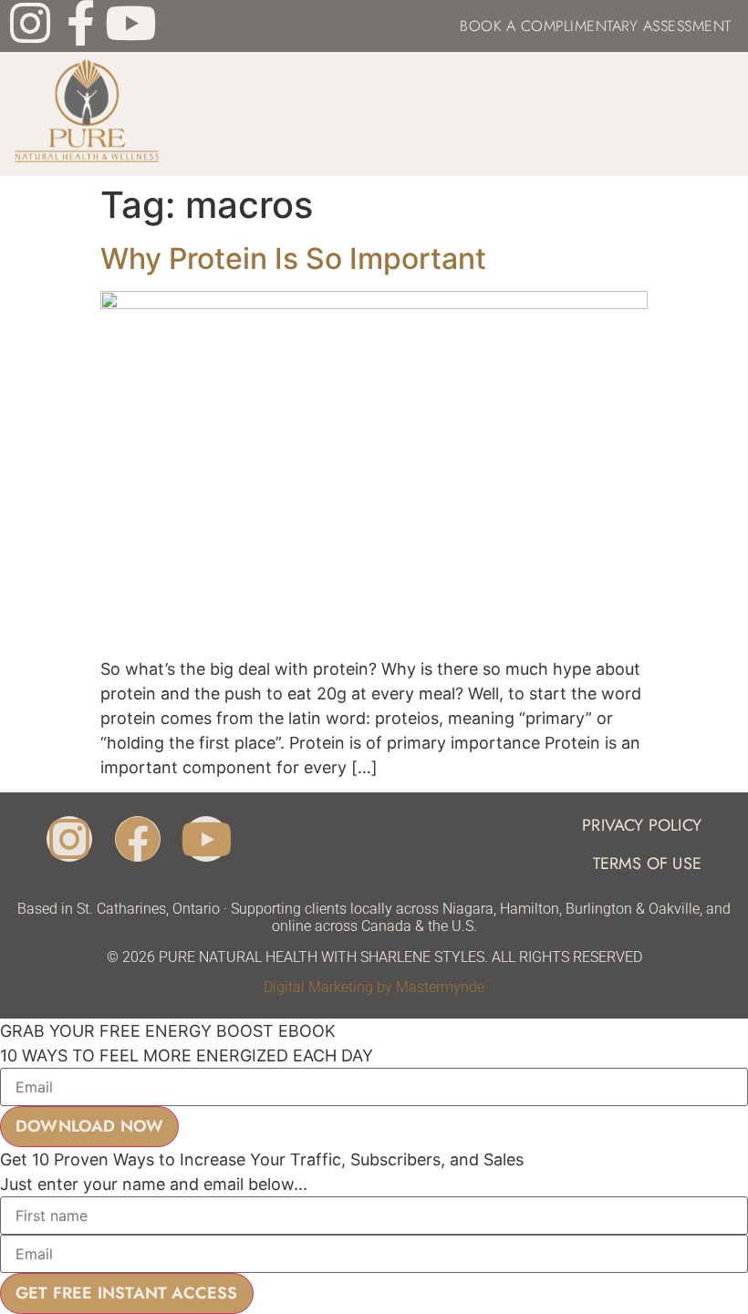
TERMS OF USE (647, 863)
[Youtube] (130, 23)
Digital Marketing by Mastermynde (374, 987)
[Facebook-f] (80, 23)
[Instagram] (30, 23)
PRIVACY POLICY (641, 825)
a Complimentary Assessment (616, 26)
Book (480, 26)
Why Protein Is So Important (293, 258)
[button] (720, 113)
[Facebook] (138, 839)
